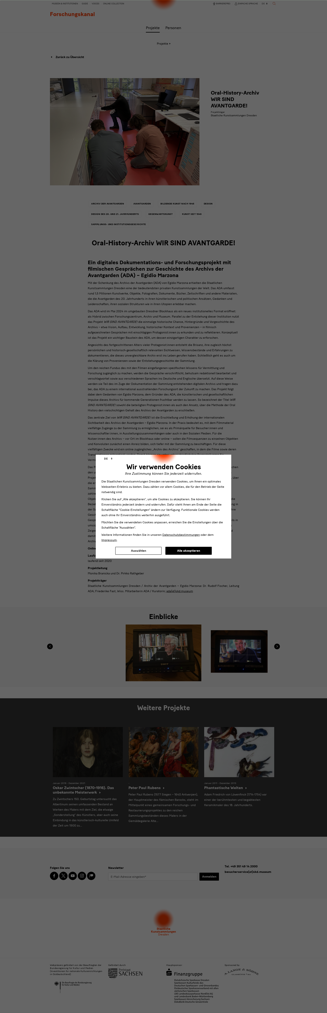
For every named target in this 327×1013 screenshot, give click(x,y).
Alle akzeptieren (188, 550)
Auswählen (138, 550)
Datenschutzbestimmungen (181, 535)
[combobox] (108, 459)
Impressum (109, 540)
